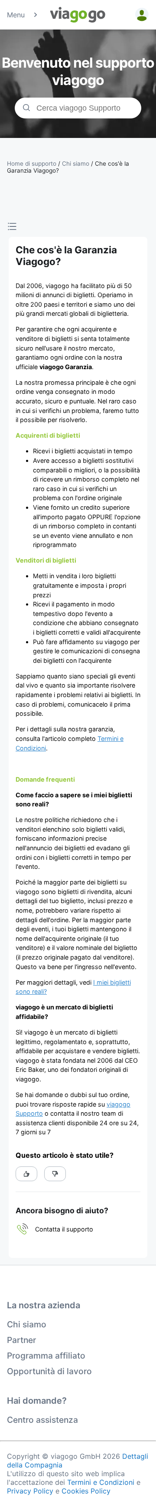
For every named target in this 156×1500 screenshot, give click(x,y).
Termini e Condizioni (100, 1482)
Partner (21, 1340)
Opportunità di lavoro (49, 1371)
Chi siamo (26, 1324)
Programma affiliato (46, 1355)
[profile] (140, 15)
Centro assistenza (42, 1420)
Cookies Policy (86, 1491)
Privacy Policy (30, 1491)
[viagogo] (78, 15)
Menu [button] (16, 14)
